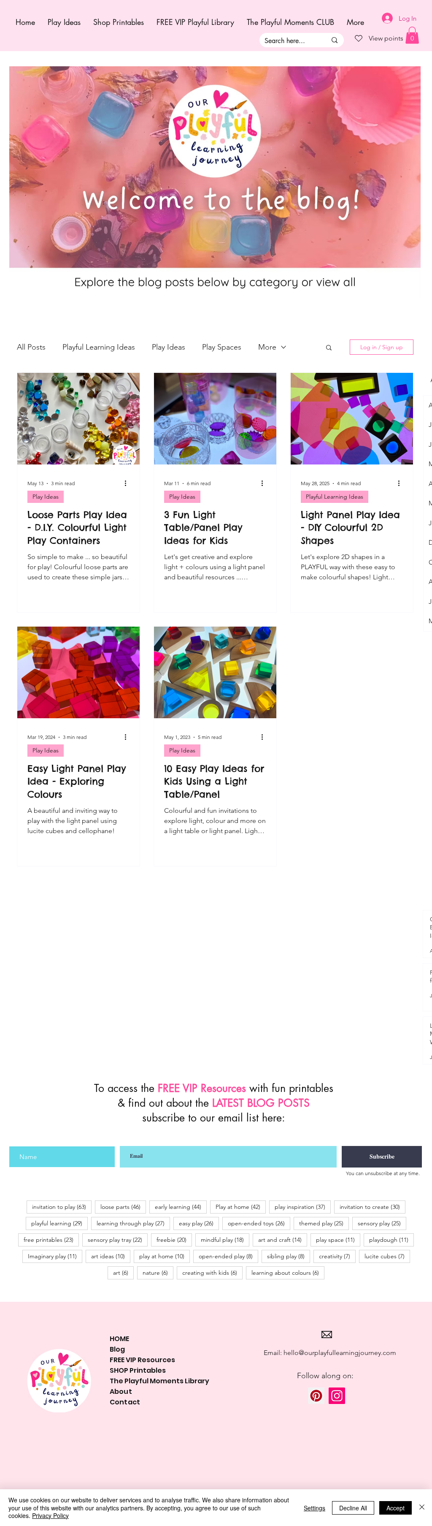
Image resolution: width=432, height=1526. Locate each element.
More (267, 347)
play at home (164, 1256)
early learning (181, 1207)
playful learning (59, 1223)
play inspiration (303, 1207)
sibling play (288, 1256)
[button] (329, 348)
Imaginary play (55, 1256)
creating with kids (212, 1272)
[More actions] (128, 483)
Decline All (353, 1508)
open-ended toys (259, 1223)
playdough (391, 1239)
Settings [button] (314, 1508)
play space (338, 1239)
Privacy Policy (50, 1515)
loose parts (123, 1207)
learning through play (133, 1223)
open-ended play (228, 1256)
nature (158, 1272)
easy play (199, 1223)
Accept (395, 1508)
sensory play (382, 1223)
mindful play (225, 1239)
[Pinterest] (316, 1396)
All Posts (31, 347)
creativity (337, 1256)
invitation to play (62, 1207)
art (123, 1272)
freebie (174, 1239)
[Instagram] (337, 1396)
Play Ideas (168, 347)
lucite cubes (387, 1256)
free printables (51, 1239)
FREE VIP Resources (142, 1360)
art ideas (110, 1256)
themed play (324, 1223)
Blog (117, 1349)
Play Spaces (221, 347)
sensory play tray (118, 1239)
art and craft (282, 1239)
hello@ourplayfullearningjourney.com (340, 1353)
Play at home (241, 1207)
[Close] (422, 1507)
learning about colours (287, 1272)
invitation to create (372, 1207)
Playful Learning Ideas (98, 347)
